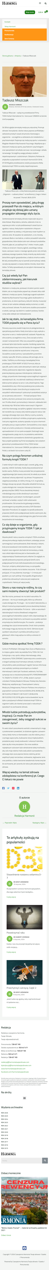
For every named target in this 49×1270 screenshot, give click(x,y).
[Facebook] (3, 788)
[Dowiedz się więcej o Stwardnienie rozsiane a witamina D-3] (25, 859)
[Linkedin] (18, 788)
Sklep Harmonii (10, 26)
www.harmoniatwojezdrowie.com (13, 1068)
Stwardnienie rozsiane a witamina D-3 (24, 876)
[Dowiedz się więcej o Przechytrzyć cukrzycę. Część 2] (25, 972)
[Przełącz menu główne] (40, 3)
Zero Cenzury (9, 38)
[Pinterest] (13, 788)
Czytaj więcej (11, 897)
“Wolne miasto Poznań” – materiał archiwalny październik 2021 (24, 1229)
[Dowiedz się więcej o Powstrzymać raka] (25, 917)
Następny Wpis (39, 822)
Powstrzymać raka (15, 932)
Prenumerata (9, 30)
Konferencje (9, 34)
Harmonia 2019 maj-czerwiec (23, 106)
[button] (46, 4)
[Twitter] (8, 788)
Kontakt (7, 22)
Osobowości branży (38, 106)
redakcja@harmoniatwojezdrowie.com (15, 1062)
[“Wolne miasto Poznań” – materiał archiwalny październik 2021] (24, 1200)
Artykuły (11, 106)
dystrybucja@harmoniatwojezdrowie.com (16, 1065)
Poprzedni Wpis (10, 822)
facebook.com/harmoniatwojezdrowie (15, 1072)
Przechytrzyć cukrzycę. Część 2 (21, 988)
